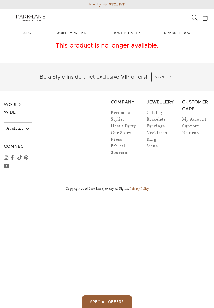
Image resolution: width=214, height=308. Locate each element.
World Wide (12, 108)
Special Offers (107, 301)
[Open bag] (205, 18)
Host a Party (123, 126)
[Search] (194, 18)
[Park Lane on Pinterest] (27, 158)
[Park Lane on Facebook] (13, 158)
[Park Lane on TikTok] (20, 158)
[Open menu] (9, 17)
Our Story (121, 133)
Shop (28, 33)
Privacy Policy (139, 189)
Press (116, 140)
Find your (107, 4)
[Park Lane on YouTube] (7, 166)
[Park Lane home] (53, 17)
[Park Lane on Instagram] (7, 158)
